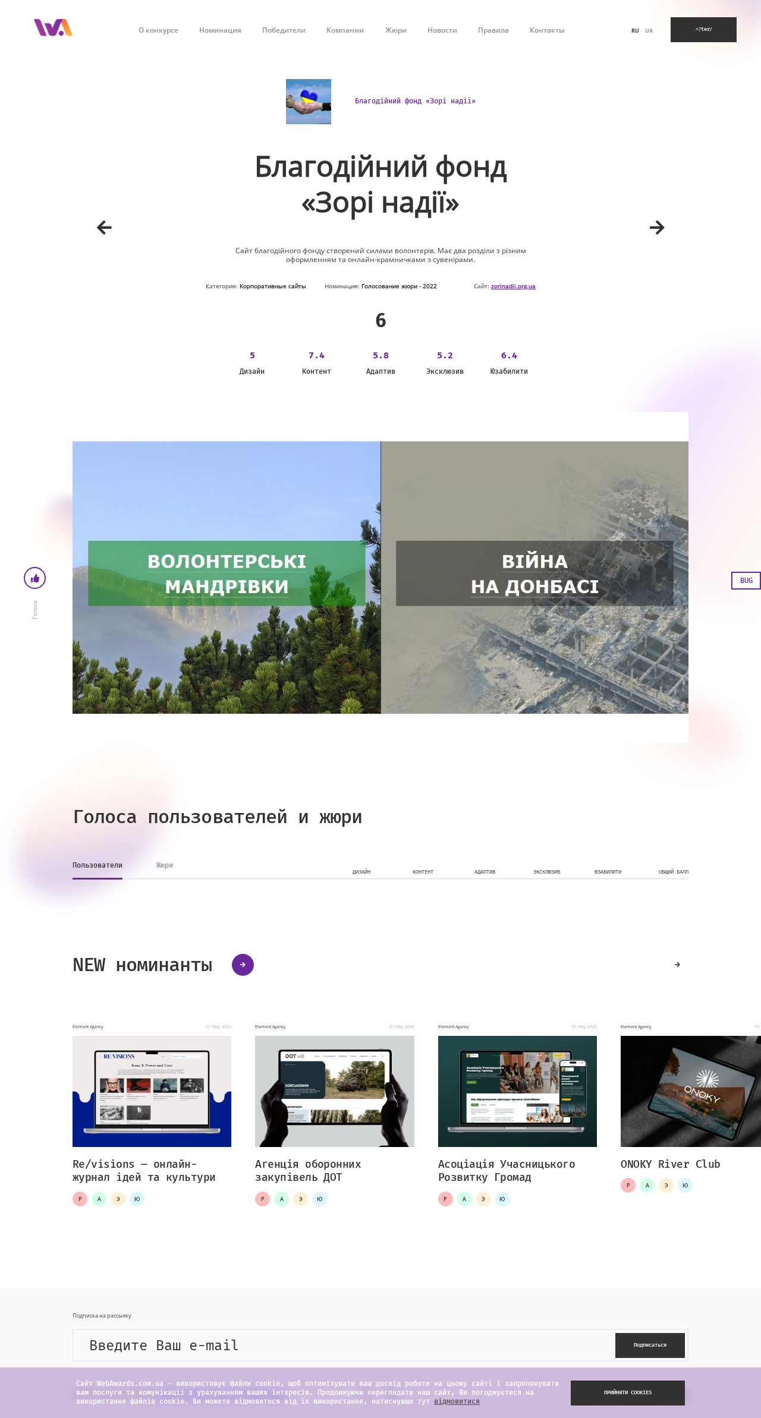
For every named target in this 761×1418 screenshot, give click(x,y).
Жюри (396, 30)
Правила (493, 30)
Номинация (220, 30)
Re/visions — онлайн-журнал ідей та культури (144, 1171)
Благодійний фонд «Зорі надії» (415, 101)
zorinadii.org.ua (513, 286)
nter (703, 29)
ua (649, 30)
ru (635, 30)
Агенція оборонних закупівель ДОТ (308, 1171)
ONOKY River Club (670, 1164)
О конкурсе (158, 30)
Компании (345, 30)
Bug (746, 580)
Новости (442, 30)
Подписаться (650, 1345)
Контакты (547, 30)
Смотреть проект (151, 1092)
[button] (677, 965)
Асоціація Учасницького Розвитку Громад (506, 1171)
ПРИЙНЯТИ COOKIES (628, 1392)
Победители (284, 30)
